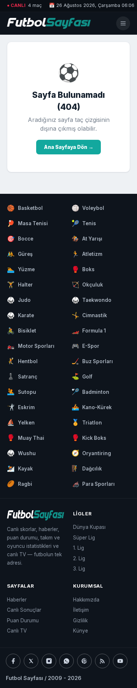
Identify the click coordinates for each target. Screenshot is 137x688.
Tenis (84, 223)
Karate (20, 315)
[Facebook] (13, 661)
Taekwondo (92, 300)
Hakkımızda (86, 600)
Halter (20, 284)
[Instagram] (49, 661)
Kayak (20, 468)
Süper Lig (84, 538)
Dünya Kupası (89, 527)
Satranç (22, 376)
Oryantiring (91, 453)
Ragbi (19, 483)
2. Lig (79, 558)
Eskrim (21, 407)
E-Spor (86, 346)
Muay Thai (25, 437)
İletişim (81, 610)
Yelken (21, 422)
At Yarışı (87, 238)
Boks (83, 269)
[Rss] (102, 661)
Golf (82, 376)
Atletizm (87, 254)
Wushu (21, 453)
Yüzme (21, 269)
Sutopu (21, 391)
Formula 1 (89, 330)
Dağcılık (87, 468)
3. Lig (79, 569)
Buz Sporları (92, 361)
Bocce (20, 238)
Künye (80, 631)
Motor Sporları (30, 346)
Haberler (17, 600)
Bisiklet (21, 330)
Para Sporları (93, 483)
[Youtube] (120, 661)
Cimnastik (89, 315)
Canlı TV (17, 631)
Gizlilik (80, 620)
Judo (19, 300)
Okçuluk (87, 284)
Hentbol (22, 361)
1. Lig (78, 548)
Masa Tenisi (27, 223)
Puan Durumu (23, 620)
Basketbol (25, 208)
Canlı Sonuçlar (24, 610)
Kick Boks (89, 437)
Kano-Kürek (92, 407)
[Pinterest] (84, 661)
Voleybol (88, 208)
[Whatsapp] (66, 661)
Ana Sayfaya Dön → (69, 147)
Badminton (91, 391)
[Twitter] (31, 661)
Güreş (20, 254)
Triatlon (87, 422)
